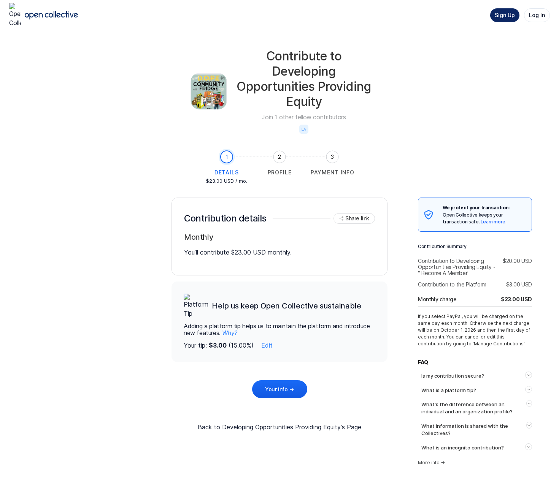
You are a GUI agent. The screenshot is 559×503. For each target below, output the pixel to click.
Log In (537, 15)
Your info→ (279, 389)
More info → (431, 462)
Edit (267, 345)
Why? (229, 332)
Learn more (493, 222)
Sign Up (505, 15)
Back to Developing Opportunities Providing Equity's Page (279, 427)
